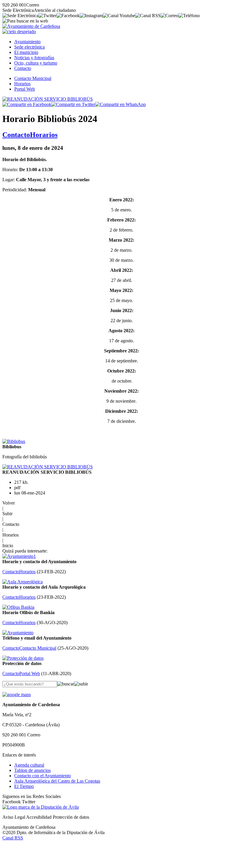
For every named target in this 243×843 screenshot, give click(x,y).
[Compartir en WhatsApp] (120, 104)
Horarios (22, 83)
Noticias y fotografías (34, 57)
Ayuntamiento (27, 41)
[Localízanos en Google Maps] (16, 694)
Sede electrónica (29, 46)
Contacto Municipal (32, 78)
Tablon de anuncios (32, 770)
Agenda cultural (29, 764)
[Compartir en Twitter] (73, 104)
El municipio (26, 52)
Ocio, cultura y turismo (35, 62)
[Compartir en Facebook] (26, 104)
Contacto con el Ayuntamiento (42, 775)
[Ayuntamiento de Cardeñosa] (31, 26)
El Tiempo (24, 786)
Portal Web (24, 88)
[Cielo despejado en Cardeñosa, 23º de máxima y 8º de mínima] (19, 31)
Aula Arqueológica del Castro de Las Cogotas (57, 780)
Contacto (22, 68)
